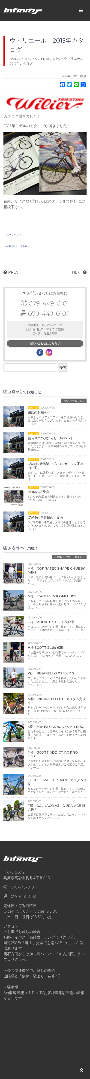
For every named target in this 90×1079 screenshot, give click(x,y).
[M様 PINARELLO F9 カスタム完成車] (13, 703)
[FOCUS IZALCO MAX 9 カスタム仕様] (13, 784)
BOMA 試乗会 (38, 492)
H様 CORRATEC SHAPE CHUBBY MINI (56, 570)
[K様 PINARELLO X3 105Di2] (13, 677)
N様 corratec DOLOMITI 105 (52, 596)
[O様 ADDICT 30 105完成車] (13, 626)
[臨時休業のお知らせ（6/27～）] (13, 442)
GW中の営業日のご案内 (45, 517)
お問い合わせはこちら (44, 343)
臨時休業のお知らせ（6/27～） (51, 438)
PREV (13, 272)
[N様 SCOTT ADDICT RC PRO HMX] (13, 757)
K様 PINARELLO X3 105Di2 (51, 673)
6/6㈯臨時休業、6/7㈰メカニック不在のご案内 (56, 466)
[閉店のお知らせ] (13, 416)
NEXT (77, 272)
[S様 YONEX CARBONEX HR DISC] (13, 731)
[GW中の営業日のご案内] (13, 521)
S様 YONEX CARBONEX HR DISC (56, 727)
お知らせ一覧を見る (73, 400)
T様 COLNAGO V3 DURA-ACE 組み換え (56, 808)
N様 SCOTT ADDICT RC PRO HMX (53, 754)
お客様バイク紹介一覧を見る (69, 556)
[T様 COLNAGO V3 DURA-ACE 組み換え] (13, 810)
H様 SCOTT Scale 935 (45, 648)
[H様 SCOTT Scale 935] (13, 652)
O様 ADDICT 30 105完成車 (51, 622)
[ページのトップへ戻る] (81, 1070)
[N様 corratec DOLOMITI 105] (13, 600)
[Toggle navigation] (81, 10)
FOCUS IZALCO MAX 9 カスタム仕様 (57, 782)
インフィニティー (13, 235)
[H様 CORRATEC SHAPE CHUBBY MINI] (13, 573)
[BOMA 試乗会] (13, 496)
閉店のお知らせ (39, 412)
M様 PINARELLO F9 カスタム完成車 (57, 701)
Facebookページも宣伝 (16, 246)
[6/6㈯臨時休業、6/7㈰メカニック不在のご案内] (13, 468)
